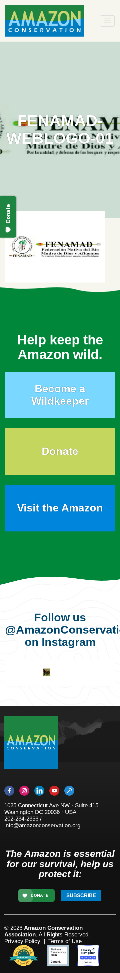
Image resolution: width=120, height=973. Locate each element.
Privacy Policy (22, 941)
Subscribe (81, 895)
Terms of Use (65, 941)
